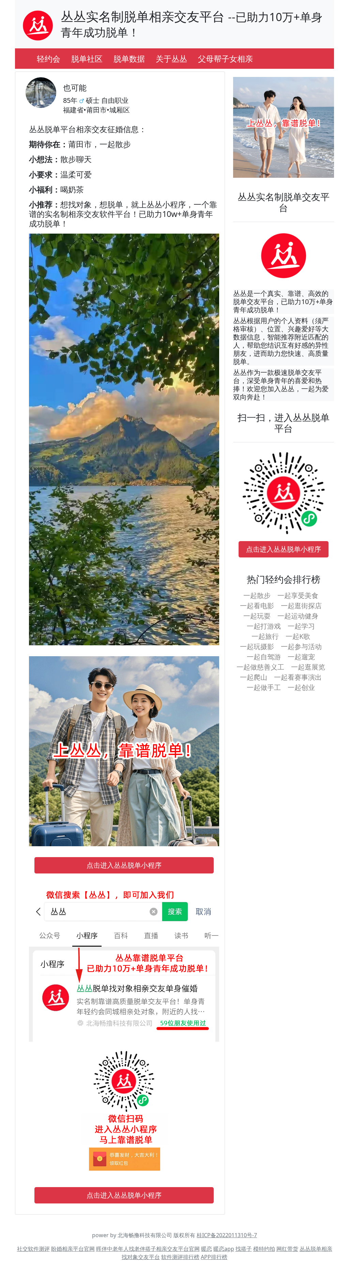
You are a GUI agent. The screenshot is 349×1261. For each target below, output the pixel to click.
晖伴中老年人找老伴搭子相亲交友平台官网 (148, 1248)
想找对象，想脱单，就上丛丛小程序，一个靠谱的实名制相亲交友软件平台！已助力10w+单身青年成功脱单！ (123, 213)
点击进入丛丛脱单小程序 (124, 865)
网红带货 (287, 1248)
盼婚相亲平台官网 (73, 1248)
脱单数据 (129, 58)
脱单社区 (87, 58)
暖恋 (206, 1248)
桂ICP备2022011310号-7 (227, 1235)
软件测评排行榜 (180, 1257)
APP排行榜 (214, 1257)
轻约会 (48, 58)
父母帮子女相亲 (225, 58)
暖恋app (223, 1248)
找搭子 (244, 1248)
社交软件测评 (33, 1248)
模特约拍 (264, 1248)
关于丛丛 (171, 58)
